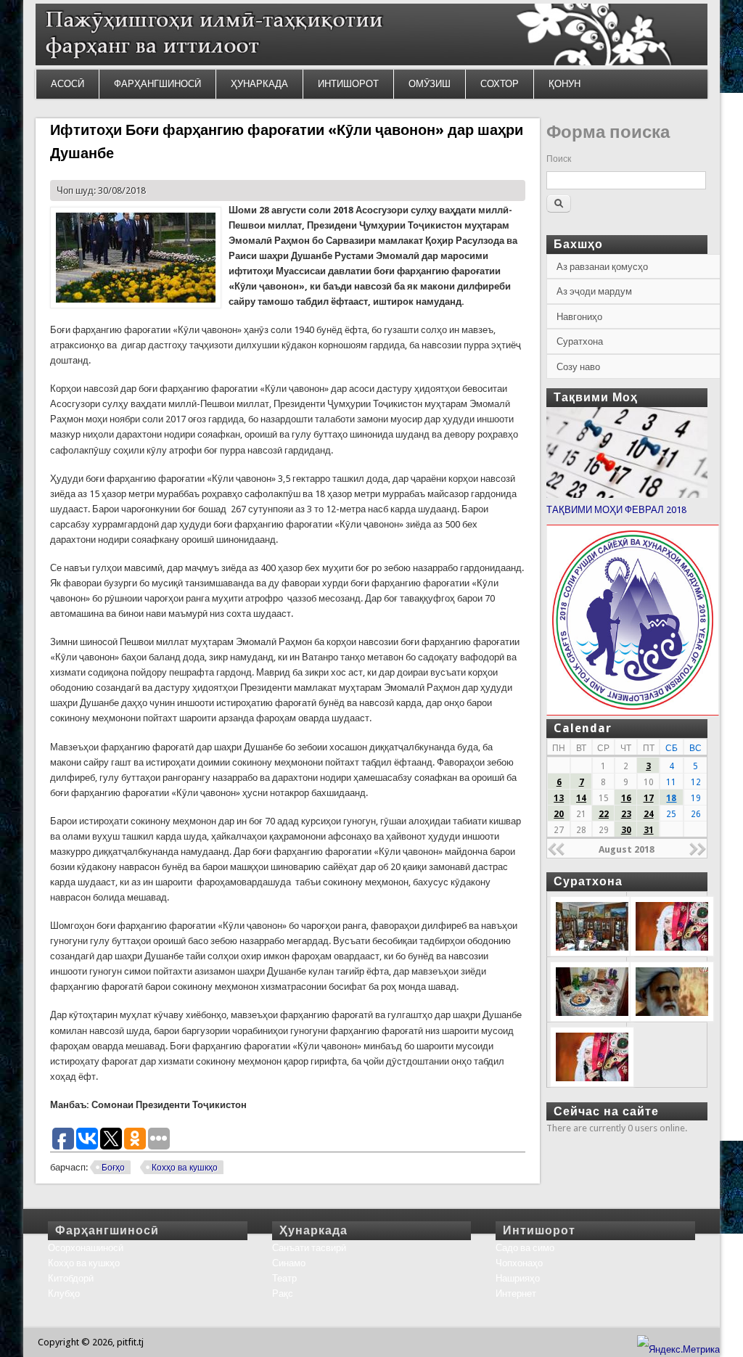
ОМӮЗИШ (430, 83)
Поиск (558, 159)
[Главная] (371, 62)
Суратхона (580, 341)
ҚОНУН (564, 83)
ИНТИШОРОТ (348, 83)
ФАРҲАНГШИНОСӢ (157, 83)
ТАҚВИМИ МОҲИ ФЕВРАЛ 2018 (616, 509)
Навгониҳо (579, 316)
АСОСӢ (67, 83)
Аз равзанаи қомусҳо (602, 266)
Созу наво (578, 366)
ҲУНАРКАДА (259, 83)
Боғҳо (113, 1168)
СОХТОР (499, 83)
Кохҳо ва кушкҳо (185, 1168)
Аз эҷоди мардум (594, 291)
